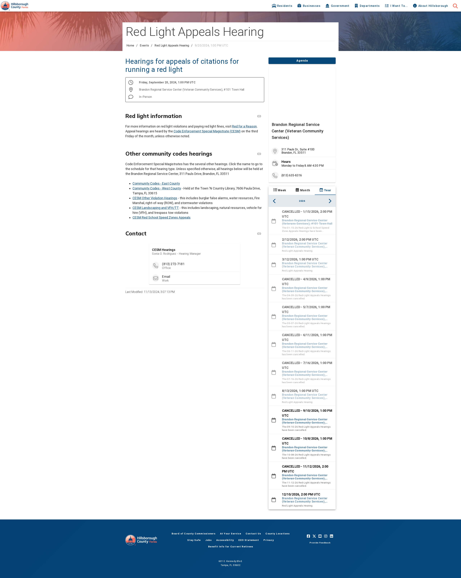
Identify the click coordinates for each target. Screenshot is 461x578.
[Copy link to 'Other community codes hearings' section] (259, 154)
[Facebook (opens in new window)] (308, 536)
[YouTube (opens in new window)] (320, 536)
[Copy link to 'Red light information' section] (259, 116)
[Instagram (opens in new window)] (326, 536)
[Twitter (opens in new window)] (314, 536)
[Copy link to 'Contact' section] (259, 234)
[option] (302, 221)
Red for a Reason (244, 126)
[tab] (282, 6)
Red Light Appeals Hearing (172, 45)
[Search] (455, 5)
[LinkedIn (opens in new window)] (331, 536)
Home (130, 45)
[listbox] (302, 358)
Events (144, 45)
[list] (302, 163)
